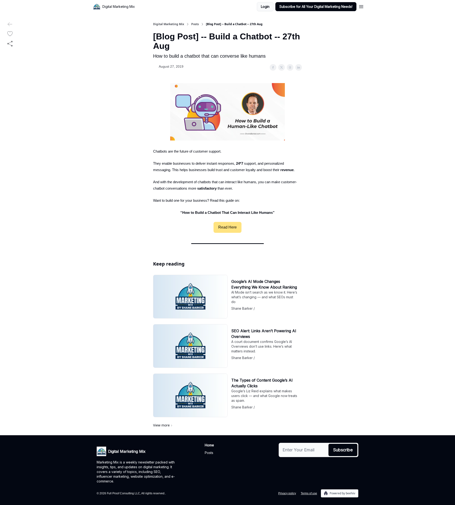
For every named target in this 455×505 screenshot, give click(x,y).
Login (265, 7)
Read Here (227, 227)
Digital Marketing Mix (168, 24)
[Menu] (361, 5)
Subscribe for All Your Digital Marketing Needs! (315, 7)
